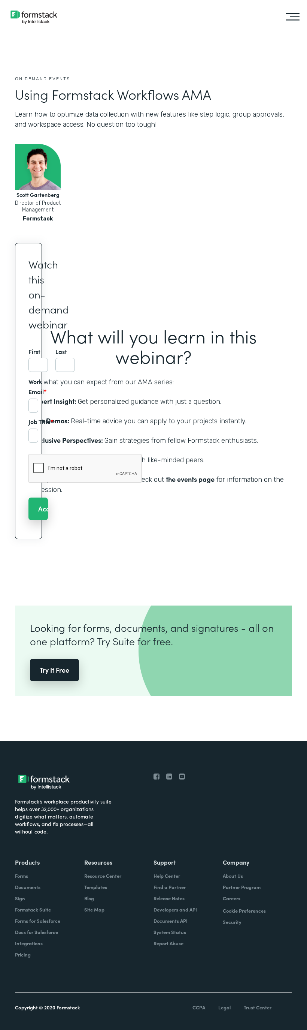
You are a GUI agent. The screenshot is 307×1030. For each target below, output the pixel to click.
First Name (38, 351)
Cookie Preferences (244, 910)
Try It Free (54, 670)
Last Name (65, 351)
